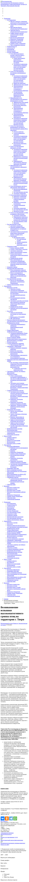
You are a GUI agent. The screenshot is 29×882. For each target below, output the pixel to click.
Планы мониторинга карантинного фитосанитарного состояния (19, 60)
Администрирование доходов (15, 390)
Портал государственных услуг (9, 837)
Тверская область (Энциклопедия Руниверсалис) (18, 31)
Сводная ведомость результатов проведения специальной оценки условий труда (19, 233)
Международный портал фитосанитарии (12, 840)
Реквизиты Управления (16, 39)
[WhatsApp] (15, 818)
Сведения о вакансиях (20, 193)
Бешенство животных (20, 83)
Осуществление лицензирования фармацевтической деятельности (19, 94)
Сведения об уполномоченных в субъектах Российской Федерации (19, 465)
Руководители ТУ (12, 46)
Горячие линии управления (17, 43)
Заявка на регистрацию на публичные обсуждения (17, 420)
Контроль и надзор (12, 287)
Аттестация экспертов (13, 434)
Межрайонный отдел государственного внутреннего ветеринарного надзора (18, 99)
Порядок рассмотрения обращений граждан (16, 41)
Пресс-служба (8, 436)
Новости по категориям (13, 440)
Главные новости (12, 437)
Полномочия (10, 49)
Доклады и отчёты (15, 289)
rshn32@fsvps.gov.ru (6, 834)
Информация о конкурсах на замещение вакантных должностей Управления (21, 218)
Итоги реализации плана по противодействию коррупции (18, 270)
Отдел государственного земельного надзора (17, 147)
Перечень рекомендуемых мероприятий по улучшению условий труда (18, 229)
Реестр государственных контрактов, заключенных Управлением (17, 282)
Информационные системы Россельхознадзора (14, 429)
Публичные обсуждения (13, 409)
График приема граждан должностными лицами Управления (17, 35)
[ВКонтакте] (3, 818)
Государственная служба (20, 221)
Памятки (12, 450)
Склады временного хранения (15, 343)
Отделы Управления (12, 52)
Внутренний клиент (19, 237)
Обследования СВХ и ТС (17, 345)
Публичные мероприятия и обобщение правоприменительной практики (17, 326)
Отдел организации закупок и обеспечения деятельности (18, 186)
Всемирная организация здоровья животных (13, 843)
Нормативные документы (14, 475)
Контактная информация (17, 37)
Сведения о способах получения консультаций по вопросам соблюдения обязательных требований (19, 303)
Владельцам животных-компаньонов (20, 106)
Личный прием (11, 51)
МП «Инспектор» (15, 318)
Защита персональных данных (18, 252)
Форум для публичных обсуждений (16, 411)
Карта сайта (4, 846)
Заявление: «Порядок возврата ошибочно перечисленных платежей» (18, 406)
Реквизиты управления (20, 196)
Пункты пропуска (18, 131)
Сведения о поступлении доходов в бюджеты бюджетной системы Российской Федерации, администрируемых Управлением (19, 386)
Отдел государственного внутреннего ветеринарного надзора (18, 73)
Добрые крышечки (22, 242)
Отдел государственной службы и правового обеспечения (19, 213)
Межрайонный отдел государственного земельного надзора (18, 167)
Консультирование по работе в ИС (16, 474)
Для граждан (7, 445)
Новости (15, 623)
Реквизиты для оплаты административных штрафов (20, 199)
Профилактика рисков (16, 258)
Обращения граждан (12, 477)
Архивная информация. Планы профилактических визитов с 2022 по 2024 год (18, 334)
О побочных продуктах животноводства (20, 369)
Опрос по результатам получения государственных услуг (18, 314)
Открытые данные (12, 267)
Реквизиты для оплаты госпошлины (20, 203)
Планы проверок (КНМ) (17, 248)
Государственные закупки (21, 192)
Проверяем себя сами (13, 468)
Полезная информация (13, 446)
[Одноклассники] (7, 818)
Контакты (16, 223)
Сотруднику (13, 236)
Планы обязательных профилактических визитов (14, 331)
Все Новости (10, 439)
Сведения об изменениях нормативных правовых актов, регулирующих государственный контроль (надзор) (20, 67)
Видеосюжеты (11, 442)
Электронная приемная (13, 499)
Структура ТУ (11, 48)
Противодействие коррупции (15, 268)
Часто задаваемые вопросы (17, 45)
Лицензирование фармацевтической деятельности (19, 115)
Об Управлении (11, 20)
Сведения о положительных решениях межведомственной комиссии (18, 264)
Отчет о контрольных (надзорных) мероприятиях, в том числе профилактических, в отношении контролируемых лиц (19, 378)
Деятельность (7, 286)
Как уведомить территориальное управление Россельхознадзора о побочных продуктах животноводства (19, 365)
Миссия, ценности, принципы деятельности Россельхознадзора (19, 22)
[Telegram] (11, 818)
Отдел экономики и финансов (18, 195)
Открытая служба (12, 246)
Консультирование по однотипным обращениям (17, 260)
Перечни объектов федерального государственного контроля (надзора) (17, 320)
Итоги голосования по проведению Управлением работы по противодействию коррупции (18, 275)
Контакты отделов (19, 211)
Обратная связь (11, 484)
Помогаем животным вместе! (22, 244)
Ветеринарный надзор (7, 623)
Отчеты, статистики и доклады (18, 249)
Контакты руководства (13, 487)
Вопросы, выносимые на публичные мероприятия (17, 417)
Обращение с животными (14, 346)
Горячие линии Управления (18, 453)
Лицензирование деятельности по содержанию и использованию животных (21, 88)
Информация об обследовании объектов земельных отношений (20, 162)
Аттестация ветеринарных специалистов (14, 432)
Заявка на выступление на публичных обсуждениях (17, 423)
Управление (7, 18)
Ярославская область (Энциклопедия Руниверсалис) (18, 28)
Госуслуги (10, 311)
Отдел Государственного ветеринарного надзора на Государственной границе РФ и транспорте (19, 128)
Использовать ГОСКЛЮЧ (17, 317)
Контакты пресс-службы (14, 443)
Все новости (4, 821)
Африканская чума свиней (21, 84)
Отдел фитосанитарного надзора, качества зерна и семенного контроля (17, 55)
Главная (6, 599)
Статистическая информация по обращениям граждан (19, 479)
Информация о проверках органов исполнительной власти (21, 158)
